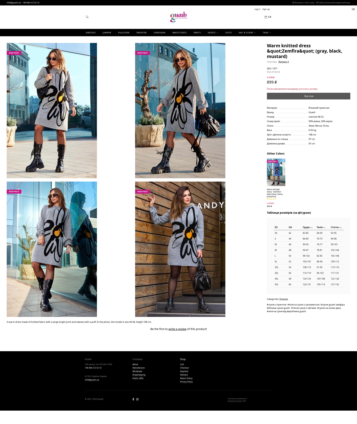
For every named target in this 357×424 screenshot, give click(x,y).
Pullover (124, 32)
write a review (177, 329)
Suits (228, 32)
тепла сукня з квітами (304, 307)
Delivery (184, 374)
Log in (257, 9)
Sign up (266, 9)
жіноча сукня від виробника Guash (287, 311)
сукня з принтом (277, 304)
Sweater (142, 32)
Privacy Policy (186, 381)
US (353, 8)
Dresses (91, 32)
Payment (184, 371)
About (135, 364)
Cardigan (160, 32)
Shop (183, 359)
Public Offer (138, 378)
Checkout (184, 367)
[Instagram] (137, 399)
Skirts (212, 32)
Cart (182, 364)
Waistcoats (180, 32)
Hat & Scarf (246, 32)
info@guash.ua (14, 2)
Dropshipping (138, 374)
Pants (197, 32)
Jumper (107, 32)
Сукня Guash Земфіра (333, 304)
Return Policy (186, 378)
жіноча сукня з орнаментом (304, 304)
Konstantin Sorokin (235, 401)
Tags (265, 32)
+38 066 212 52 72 (31, 2)
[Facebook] (133, 399)
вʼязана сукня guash (279, 307)
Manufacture (138, 367)
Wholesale (137, 371)
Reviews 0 (283, 61)
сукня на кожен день (330, 307)
